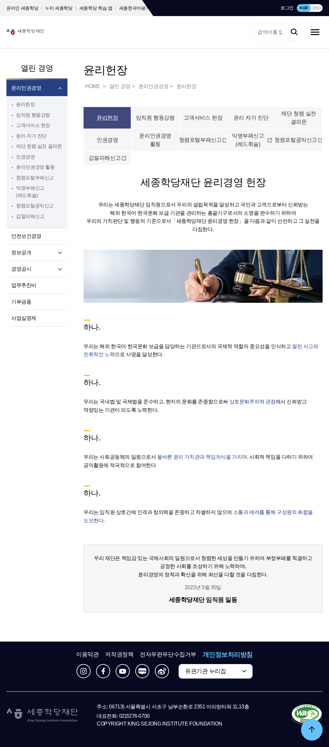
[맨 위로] (312, 730)
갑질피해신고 (104, 158)
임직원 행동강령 (33, 115)
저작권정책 (119, 654)
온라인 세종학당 (22, 8)
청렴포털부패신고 (200, 140)
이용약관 (87, 654)
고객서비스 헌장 (33, 125)
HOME (93, 86)
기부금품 (21, 301)
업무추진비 (23, 285)
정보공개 (21, 252)
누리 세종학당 (59, 8)
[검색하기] (294, 32)
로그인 (287, 7)
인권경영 (25, 156)
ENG (317, 8)
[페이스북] (103, 671)
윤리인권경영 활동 (35, 167)
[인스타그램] (83, 671)
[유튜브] (123, 671)
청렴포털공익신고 (296, 140)
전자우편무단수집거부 (168, 654)
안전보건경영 (26, 236)
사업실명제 (23, 318)
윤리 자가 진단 (31, 136)
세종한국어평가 (134, 8)
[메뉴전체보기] (315, 32)
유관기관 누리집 (205, 671)
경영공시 (21, 269)
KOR (304, 8)
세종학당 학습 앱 (95, 8)
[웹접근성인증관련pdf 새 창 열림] (307, 715)
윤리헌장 (25, 104)
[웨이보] (162, 671)
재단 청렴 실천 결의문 (39, 146)
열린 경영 (37, 68)
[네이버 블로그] (142, 671)
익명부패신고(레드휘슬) (248, 140)
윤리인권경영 (26, 88)
